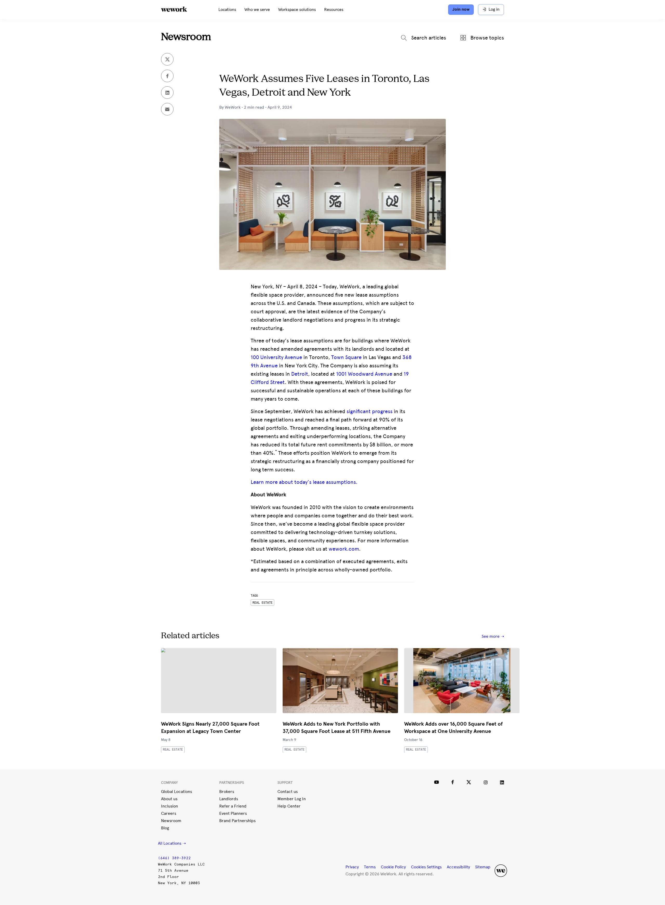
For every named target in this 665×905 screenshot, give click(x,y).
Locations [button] (227, 10)
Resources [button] (333, 10)
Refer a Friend (233, 806)
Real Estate (173, 749)
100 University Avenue (276, 357)
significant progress (370, 411)
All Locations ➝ (172, 843)
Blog (165, 827)
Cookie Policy (393, 866)
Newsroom (186, 37)
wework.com (344, 549)
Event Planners (233, 813)
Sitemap (482, 866)
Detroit (299, 374)
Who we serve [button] (257, 10)
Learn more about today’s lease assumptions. (304, 482)
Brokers (226, 791)
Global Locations (176, 791)
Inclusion (169, 806)
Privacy (352, 866)
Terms (370, 866)
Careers (168, 813)
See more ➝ (493, 636)
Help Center (289, 806)
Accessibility (458, 866)
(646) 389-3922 (174, 858)
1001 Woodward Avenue (364, 374)
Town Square (346, 357)
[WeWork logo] (180, 9)
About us (169, 798)
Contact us (287, 791)
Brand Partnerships (237, 820)
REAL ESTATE (262, 602)
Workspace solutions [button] (297, 10)
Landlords (228, 798)
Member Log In (291, 798)
